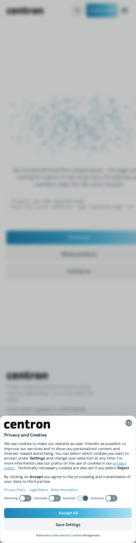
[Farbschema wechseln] (77, 10)
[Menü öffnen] (125, 10)
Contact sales (102, 10)
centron (25, 10)
